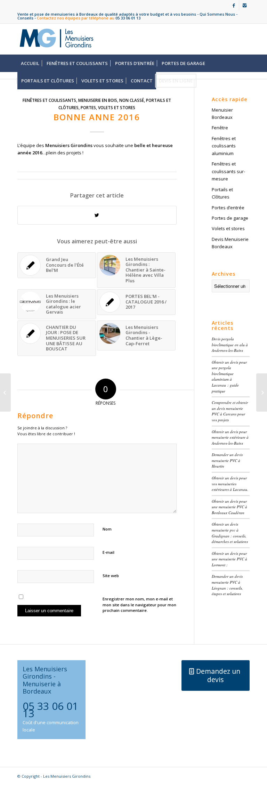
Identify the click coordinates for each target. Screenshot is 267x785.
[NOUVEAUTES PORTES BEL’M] (5, 392)
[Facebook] (234, 5)
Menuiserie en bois (97, 100)
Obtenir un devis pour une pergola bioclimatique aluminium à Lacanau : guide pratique (229, 376)
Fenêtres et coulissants (49, 100)
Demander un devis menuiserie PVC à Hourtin (227, 460)
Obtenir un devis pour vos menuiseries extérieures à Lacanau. (230, 483)
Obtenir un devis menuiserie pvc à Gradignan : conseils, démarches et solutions (230, 532)
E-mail (108, 552)
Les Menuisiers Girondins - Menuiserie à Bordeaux (45, 680)
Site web (111, 575)
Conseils (25, 18)
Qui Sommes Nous (217, 14)
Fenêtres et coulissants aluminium (224, 145)
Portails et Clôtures (222, 193)
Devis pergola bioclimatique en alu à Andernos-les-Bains (230, 344)
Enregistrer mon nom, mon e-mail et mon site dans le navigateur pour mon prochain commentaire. (139, 604)
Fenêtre (220, 127)
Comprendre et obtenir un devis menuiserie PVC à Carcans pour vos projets (230, 411)
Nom (107, 529)
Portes (88, 107)
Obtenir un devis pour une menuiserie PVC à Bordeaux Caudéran (229, 507)
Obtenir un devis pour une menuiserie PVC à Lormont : (229, 559)
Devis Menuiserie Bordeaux (230, 243)
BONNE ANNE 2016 (97, 117)
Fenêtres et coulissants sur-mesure (228, 171)
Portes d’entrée (228, 207)
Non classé (131, 100)
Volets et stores (116, 107)
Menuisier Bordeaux (222, 113)
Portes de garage (230, 218)
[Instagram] (244, 5)
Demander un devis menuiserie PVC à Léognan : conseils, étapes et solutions (227, 585)
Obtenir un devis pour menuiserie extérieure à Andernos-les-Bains (230, 437)
